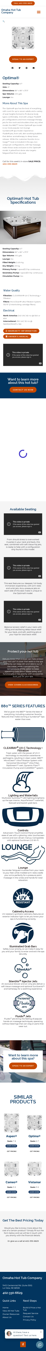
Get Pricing (11, 1151)
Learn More (11, 1146)
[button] (23, 3)
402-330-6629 (10, 164)
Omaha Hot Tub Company (11, 11)
